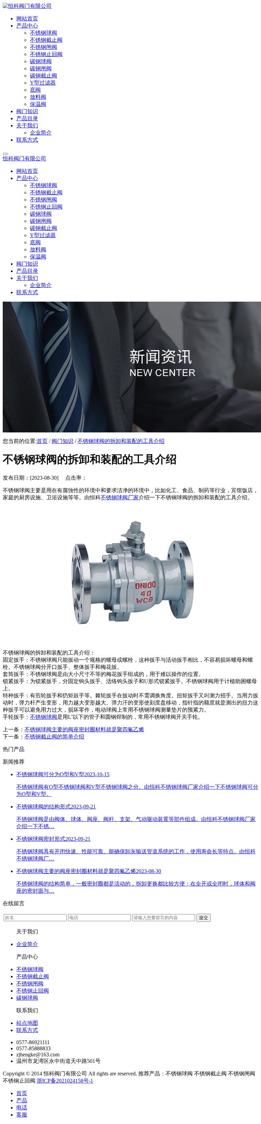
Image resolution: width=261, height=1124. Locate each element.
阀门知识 (62, 441)
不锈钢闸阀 (30, 983)
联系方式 (27, 1030)
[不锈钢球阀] (130, 641)
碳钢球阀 (27, 998)
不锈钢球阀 (43, 717)
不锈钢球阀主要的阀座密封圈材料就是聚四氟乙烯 (84, 729)
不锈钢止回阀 (32, 991)
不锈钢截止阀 (32, 976)
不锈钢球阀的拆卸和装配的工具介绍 (120, 441)
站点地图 (27, 1023)
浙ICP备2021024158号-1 (65, 1081)
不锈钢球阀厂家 (120, 497)
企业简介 (27, 944)
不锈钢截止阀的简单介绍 (54, 736)
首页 (42, 441)
